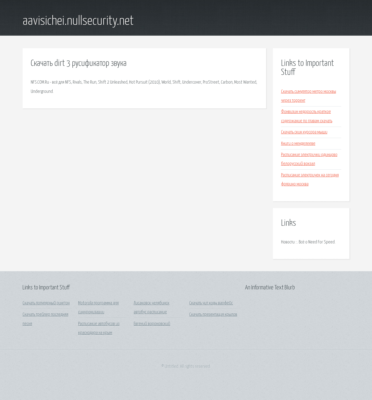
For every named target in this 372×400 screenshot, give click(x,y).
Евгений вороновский (152, 324)
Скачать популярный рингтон (46, 303)
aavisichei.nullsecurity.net (78, 21)
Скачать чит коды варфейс (211, 303)
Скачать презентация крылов (213, 314)
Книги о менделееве (298, 143)
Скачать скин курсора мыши (304, 132)
